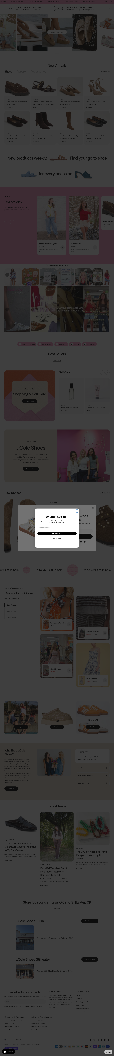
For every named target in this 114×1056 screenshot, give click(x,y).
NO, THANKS (57, 538)
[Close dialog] (76, 511)
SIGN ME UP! (57, 533)
